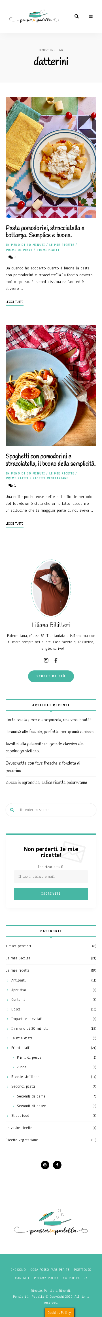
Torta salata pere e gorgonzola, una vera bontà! (48, 720)
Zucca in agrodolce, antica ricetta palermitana (46, 783)
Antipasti (18, 980)
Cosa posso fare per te (49, 1269)
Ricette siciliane (25, 1076)
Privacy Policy (46, 1278)
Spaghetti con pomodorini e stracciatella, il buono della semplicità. (51, 460)
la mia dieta (22, 1038)
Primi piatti (48, 250)
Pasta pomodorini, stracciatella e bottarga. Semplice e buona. (45, 231)
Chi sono (18, 1269)
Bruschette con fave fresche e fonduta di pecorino (43, 767)
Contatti (22, 1278)
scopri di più (51, 676)
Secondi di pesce (31, 1106)
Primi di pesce (19, 250)
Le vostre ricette (19, 1127)
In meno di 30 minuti (25, 245)
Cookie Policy (75, 1278)
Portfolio (83, 1269)
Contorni (18, 999)
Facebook (56, 660)
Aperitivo (18, 990)
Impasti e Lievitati (26, 1018)
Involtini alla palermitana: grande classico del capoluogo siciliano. (45, 747)
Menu (90, 16)
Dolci (15, 1009)
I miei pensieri (18, 946)
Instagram (46, 660)
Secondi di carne (31, 1096)
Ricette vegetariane (50, 478)
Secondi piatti (23, 1086)
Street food (20, 1115)
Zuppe (22, 1067)
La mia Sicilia (18, 958)
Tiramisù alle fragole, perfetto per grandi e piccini (50, 732)
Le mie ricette (61, 245)
